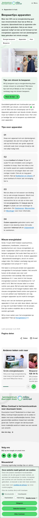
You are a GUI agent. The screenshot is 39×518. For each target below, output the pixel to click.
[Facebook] (9, 455)
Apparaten (22, 39)
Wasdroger (10, 211)
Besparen (6, 43)
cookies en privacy (20, 485)
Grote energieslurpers (13, 371)
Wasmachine (29, 208)
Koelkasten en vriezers (24, 176)
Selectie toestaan (19, 508)
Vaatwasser (19, 208)
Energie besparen (9, 39)
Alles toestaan (19, 514)
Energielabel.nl (21, 318)
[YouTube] (4, 455)
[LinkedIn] (14, 455)
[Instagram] (20, 455)
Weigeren (19, 503)
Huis (31, 39)
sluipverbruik (29, 228)
